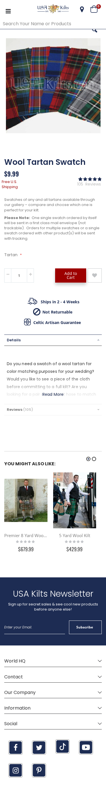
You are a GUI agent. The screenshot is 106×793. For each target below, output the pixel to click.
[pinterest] (39, 770)
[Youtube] (86, 747)
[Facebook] (15, 748)
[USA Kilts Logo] (53, 9)
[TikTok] (62, 746)
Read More (53, 394)
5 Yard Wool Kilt (74, 535)
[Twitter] (39, 748)
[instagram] (15, 770)
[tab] (53, 340)
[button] (82, 9)
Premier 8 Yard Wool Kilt (25, 535)
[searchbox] (53, 23)
